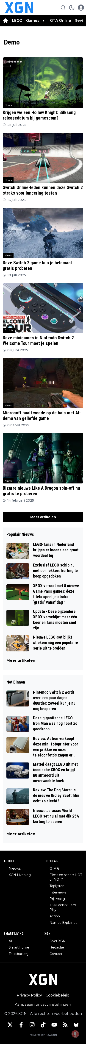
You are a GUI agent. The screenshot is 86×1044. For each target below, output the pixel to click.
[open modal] (81, 7)
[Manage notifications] (75, 1034)
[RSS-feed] (65, 1024)
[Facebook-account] (21, 1024)
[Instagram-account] (32, 1024)
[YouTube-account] (54, 1024)
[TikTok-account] (43, 1024)
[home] (5, 20)
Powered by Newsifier (43, 1034)
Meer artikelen (43, 517)
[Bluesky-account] (76, 1024)
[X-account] (10, 1024)
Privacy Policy (29, 995)
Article (9, 330)
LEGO (17, 20)
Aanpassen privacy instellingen (43, 1004)
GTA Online (60, 20)
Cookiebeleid (57, 995)
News (8, 105)
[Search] (63, 7)
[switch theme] (72, 7)
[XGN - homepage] (19, 7)
